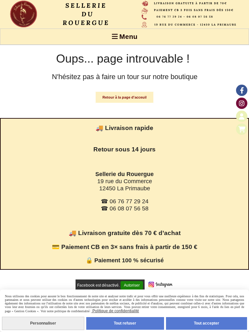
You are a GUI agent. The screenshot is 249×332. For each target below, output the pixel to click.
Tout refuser (125, 323)
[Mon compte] (241, 116)
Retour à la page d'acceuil (124, 97)
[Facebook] (241, 90)
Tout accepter (206, 323)
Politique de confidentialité (115, 311)
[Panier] (241, 129)
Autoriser (132, 285)
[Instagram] (241, 103)
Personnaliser (43, 323)
